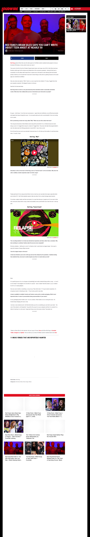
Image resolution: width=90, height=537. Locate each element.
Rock (24, 381)
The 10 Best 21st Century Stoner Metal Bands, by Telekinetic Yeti (33, 436)
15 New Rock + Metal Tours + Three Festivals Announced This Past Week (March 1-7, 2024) (55, 414)
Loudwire (55, 167)
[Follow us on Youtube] (62, 9)
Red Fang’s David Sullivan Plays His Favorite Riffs (55, 435)
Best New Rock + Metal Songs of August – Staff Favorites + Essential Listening (13, 436)
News (22, 8)
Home (21, 11)
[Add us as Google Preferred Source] (55, 9)
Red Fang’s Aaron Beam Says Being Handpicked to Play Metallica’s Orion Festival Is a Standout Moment (13, 414)
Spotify (22, 332)
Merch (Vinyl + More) (52, 11)
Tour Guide (35, 11)
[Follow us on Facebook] (65, 9)
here (40, 330)
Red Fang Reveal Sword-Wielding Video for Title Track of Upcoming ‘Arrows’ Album (55, 458)
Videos (30, 381)
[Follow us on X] (68, 9)
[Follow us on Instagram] (58, 9)
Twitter (12, 332)
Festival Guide (43, 11)
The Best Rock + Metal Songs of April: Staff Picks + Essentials (34, 458)
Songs (27, 381)
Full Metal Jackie (11, 50)
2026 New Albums (27, 11)
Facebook (54, 330)
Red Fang (12, 63)
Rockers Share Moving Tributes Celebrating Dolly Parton (75, 30)
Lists (26, 8)
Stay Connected (61, 11)
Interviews (37, 8)
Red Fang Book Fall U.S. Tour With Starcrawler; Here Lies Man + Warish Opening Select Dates (13, 458)
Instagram (16, 332)
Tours (31, 8)
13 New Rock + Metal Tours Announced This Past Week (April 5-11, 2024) (33, 414)
